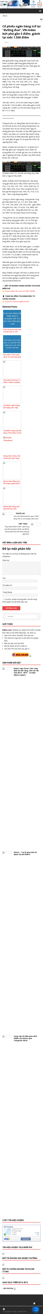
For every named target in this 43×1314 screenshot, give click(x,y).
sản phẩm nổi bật (11, 662)
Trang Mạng (7, 592)
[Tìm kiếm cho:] (21, 617)
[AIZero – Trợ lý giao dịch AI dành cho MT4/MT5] (7, 1029)
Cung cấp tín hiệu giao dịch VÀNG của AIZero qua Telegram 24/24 (25, 1038)
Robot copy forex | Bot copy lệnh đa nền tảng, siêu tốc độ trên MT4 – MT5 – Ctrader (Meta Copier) (26, 671)
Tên (3, 578)
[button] (39, 11)
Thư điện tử (6, 585)
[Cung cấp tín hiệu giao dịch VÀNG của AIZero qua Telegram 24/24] (7, 1213)
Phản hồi (5, 560)
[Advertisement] (22, 1300)
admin (6, 42)
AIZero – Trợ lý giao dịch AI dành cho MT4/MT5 (25, 853)
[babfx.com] (21, 7)
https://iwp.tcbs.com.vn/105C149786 (20, 291)
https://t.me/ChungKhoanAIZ (17, 301)
